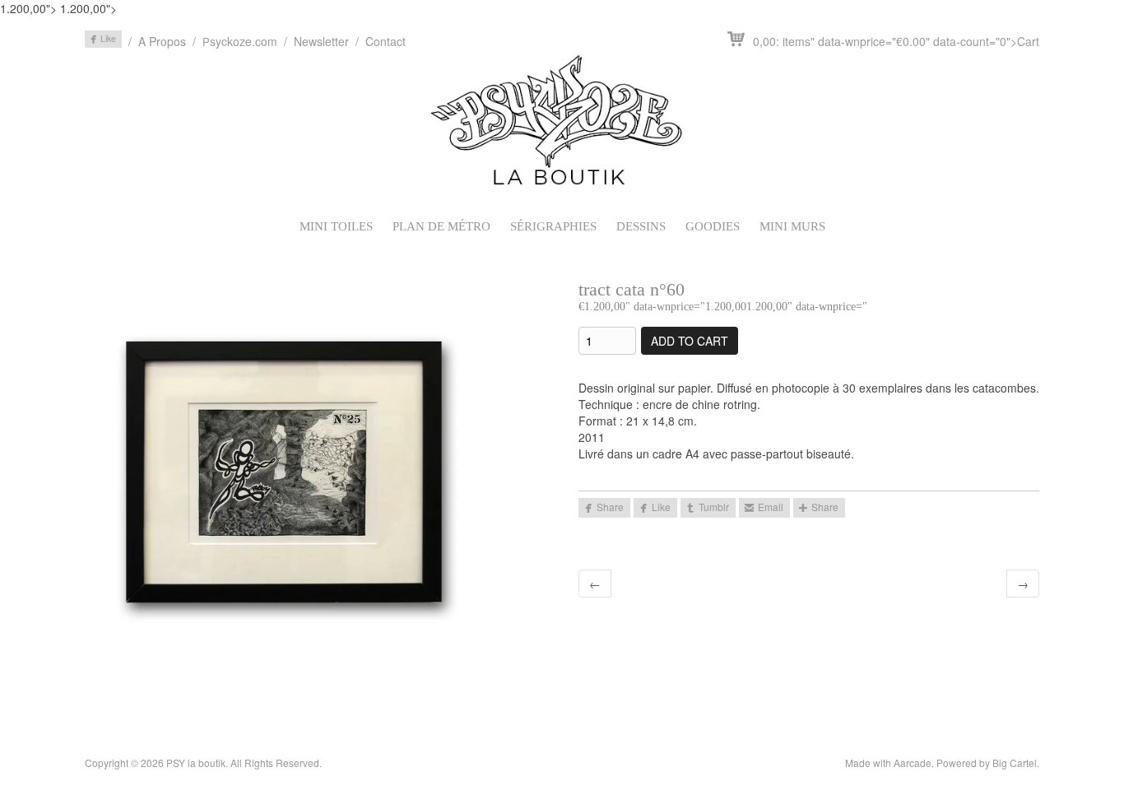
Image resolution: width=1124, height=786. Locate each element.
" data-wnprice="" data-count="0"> (896, 41)
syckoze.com (239, 41)
